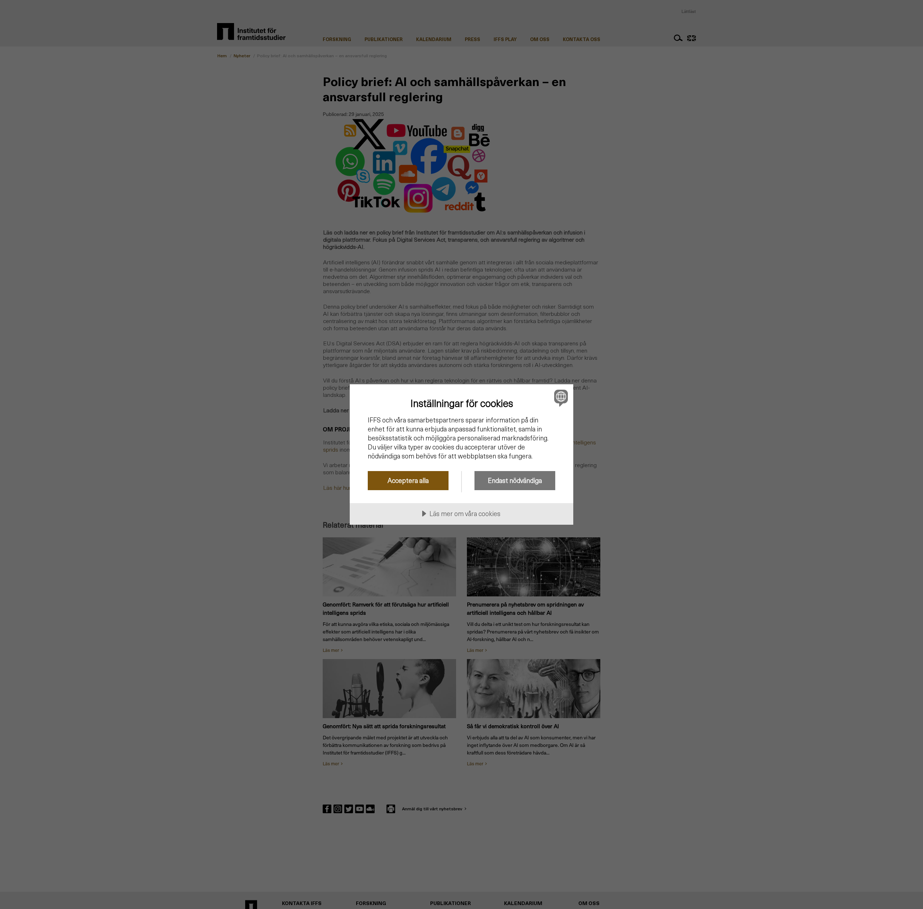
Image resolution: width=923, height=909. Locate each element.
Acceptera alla (408, 480)
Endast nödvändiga (515, 480)
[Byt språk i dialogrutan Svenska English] (559, 397)
